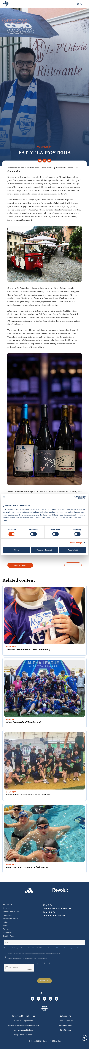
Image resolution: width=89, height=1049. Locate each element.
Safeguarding (65, 1016)
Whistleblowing (65, 1025)
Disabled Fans (8, 936)
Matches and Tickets (11, 912)
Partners (6, 929)
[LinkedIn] (56, 999)
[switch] (33, 534)
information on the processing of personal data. (68, 948)
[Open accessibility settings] (84, 1038)
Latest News (7, 915)
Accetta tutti (73, 550)
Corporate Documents (23, 1035)
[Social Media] (32, 999)
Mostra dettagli (76, 543)
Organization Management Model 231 (23, 1025)
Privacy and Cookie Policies (23, 1016)
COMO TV (47, 905)
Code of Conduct (66, 1021)
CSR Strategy (65, 1030)
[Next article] (77, 565)
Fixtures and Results (10, 919)
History (5, 922)
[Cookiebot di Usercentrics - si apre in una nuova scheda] (76, 497)
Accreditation (8, 932)
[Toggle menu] (12, 4)
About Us (6, 908)
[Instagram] (44, 999)
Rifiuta (16, 550)
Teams (5, 925)
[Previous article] (68, 565)
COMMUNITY (49, 912)
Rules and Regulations (23, 1021)
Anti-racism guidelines (23, 1030)
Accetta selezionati (44, 550)
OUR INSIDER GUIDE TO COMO (58, 908)
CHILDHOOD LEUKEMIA (54, 916)
